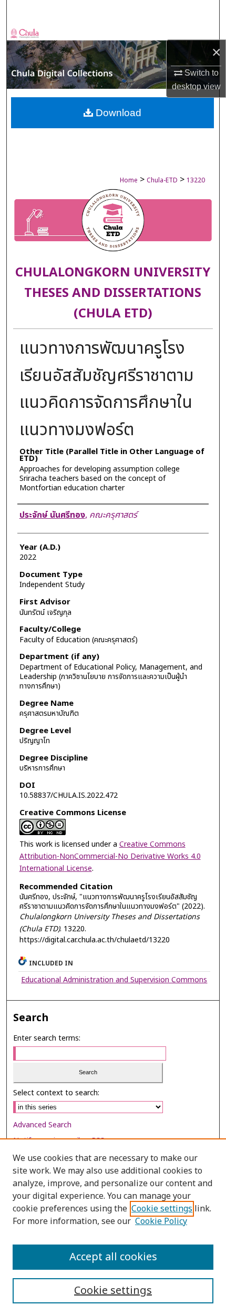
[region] (113, 1227)
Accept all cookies (113, 1257)
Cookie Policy (161, 1221)
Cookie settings (161, 1208)
